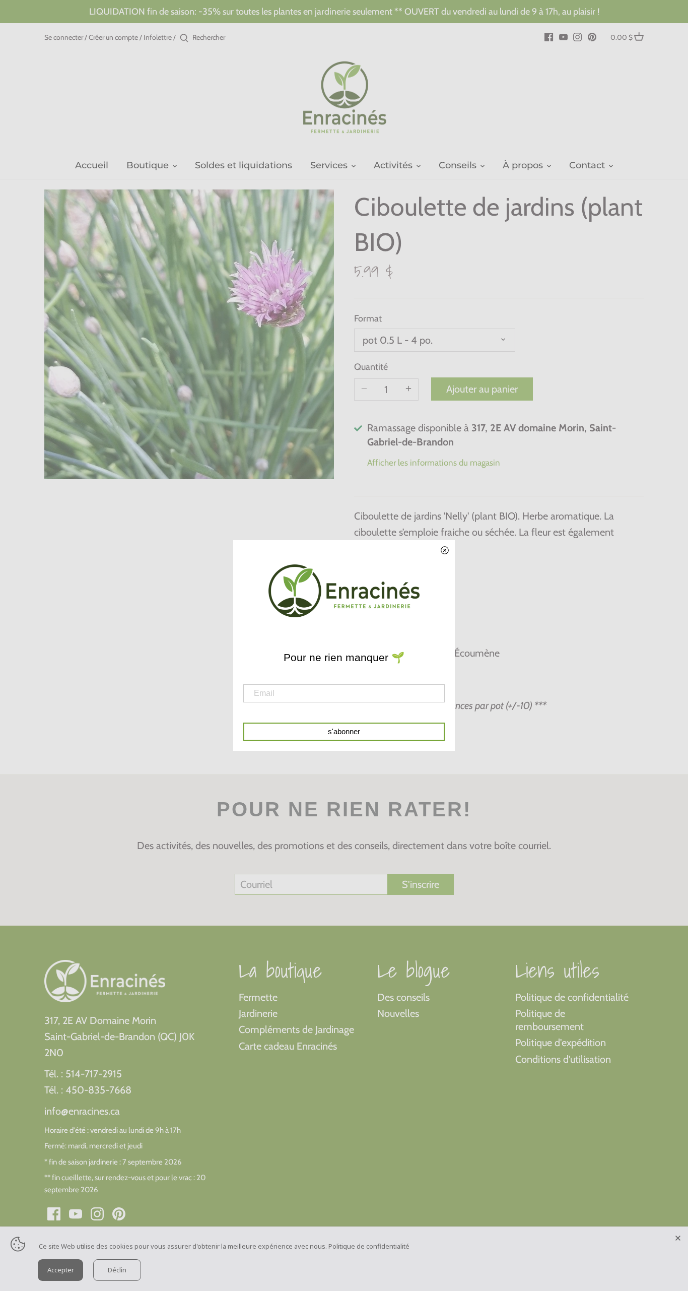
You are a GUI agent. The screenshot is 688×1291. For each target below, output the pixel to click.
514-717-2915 (93, 1074)
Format (368, 318)
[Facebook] (548, 36)
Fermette (258, 997)
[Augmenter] (408, 389)
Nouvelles (398, 1013)
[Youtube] (563, 36)
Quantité (371, 367)
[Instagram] (577, 36)
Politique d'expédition (560, 1043)
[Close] (678, 1237)
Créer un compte (113, 37)
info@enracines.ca (82, 1111)
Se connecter (63, 37)
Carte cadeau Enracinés (288, 1046)
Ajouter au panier (482, 389)
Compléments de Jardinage (296, 1029)
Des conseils (403, 997)
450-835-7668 (98, 1090)
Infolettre (158, 37)
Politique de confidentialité (572, 997)
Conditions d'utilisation (563, 1059)
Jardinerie (258, 1013)
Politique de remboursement (549, 1019)
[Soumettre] (184, 38)
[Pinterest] (592, 36)
